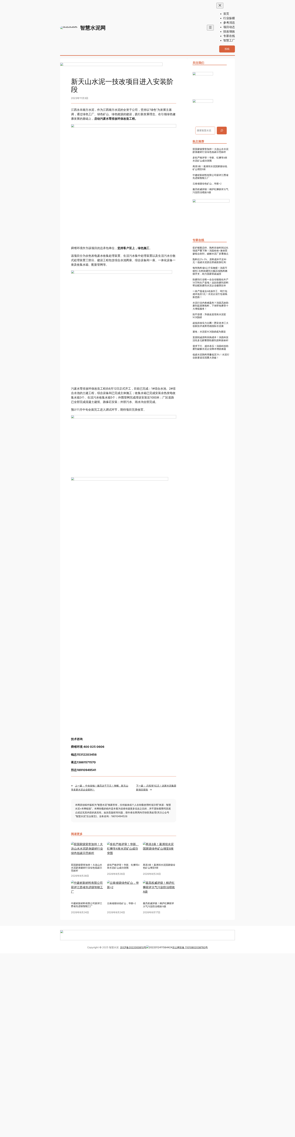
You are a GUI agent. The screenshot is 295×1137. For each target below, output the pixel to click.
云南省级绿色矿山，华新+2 (207, 183)
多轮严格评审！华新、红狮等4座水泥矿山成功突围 (210, 159)
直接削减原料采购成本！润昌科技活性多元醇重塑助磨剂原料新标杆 (210, 339)
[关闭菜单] (219, 5)
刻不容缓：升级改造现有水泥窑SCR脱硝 (209, 316)
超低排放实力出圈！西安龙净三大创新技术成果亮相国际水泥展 (210, 324)
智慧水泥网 (93, 28)
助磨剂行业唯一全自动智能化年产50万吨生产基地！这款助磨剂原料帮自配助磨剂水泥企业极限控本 (210, 282)
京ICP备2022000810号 (133, 947)
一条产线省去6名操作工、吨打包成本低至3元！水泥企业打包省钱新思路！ (210, 294)
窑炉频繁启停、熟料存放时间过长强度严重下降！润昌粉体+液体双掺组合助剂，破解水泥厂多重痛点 (210, 250)
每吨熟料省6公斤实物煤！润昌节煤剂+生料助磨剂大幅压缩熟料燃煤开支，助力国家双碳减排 (210, 271)
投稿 (227, 48)
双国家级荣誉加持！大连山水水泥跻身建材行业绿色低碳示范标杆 (210, 150)
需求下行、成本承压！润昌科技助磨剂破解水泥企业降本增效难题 (210, 347)
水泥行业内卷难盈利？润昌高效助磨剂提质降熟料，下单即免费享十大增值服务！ (210, 305)
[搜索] (222, 130)
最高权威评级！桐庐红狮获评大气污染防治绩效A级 (210, 191)
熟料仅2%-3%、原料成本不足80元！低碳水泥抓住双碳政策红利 (209, 261)
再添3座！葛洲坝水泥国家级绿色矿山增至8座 (210, 168)
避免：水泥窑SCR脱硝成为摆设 (209, 331)
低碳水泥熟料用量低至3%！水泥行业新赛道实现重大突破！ (211, 356)
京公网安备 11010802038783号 (190, 947)
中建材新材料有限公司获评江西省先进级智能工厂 (210, 176)
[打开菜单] (210, 27)
